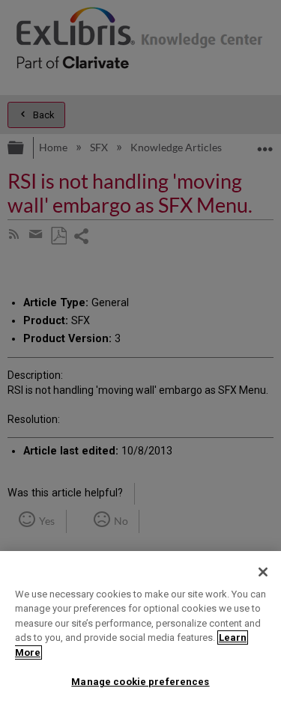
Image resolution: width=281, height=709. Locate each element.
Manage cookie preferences (140, 681)
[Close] (263, 572)
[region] (140, 630)
